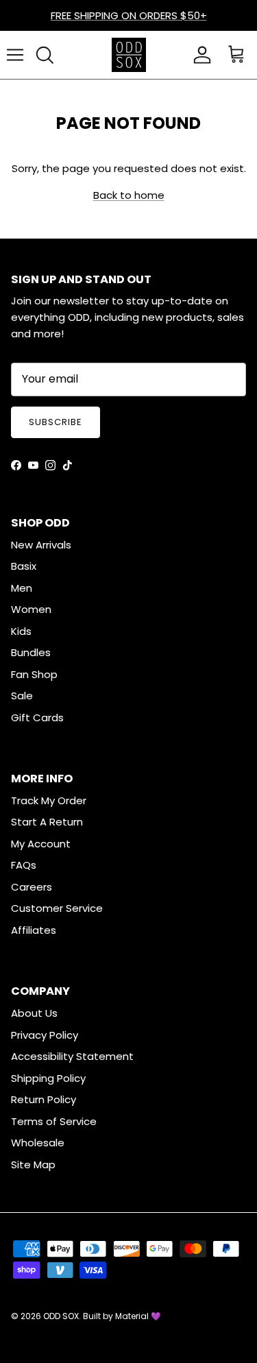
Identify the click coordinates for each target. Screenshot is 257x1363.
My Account (41, 843)
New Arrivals (41, 545)
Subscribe (55, 422)
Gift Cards (37, 717)
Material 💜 (138, 1316)
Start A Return (47, 822)
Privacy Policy (44, 1035)
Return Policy (43, 1099)
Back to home (128, 195)
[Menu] (15, 55)
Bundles (31, 652)
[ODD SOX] (129, 55)
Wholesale (37, 1142)
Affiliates (33, 930)
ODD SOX (61, 1316)
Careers (31, 887)
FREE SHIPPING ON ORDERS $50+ (129, 15)
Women (31, 609)
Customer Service (57, 908)
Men (21, 588)
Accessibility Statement (72, 1056)
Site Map (33, 1164)
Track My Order (48, 800)
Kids (21, 631)
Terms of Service (54, 1121)
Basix (23, 566)
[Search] (44, 54)
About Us (34, 1013)
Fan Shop (34, 674)
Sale (22, 695)
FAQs (23, 865)
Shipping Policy (48, 1078)
